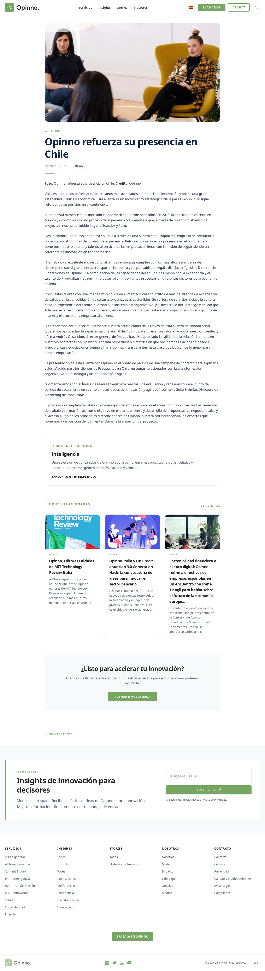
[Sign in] (256, 7)
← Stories (53, 131)
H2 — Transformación (20, 886)
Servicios (85, 7)
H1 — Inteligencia (17, 879)
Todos (61, 857)
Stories (122, 7)
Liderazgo (169, 879)
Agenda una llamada (132, 697)
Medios (167, 893)
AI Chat (238, 7)
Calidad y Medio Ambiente (232, 879)
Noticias (167, 886)
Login (257, 962)
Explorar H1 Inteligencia (74, 476)
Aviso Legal (222, 886)
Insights (105, 7)
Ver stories (210, 506)
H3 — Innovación (17, 893)
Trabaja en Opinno (132, 936)
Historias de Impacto (124, 864)
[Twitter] (114, 963)
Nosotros (141, 7)
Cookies (219, 864)
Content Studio (15, 871)
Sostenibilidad (15, 907)
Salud (9, 900)
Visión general (15, 857)
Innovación (65, 907)
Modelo (167, 864)
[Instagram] (122, 963)
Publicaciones (66, 879)
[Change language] (191, 7)
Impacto (167, 871)
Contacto (220, 857)
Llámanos (211, 7)
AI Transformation (17, 864)
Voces (61, 871)
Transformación (68, 900)
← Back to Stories (58, 734)
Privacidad (221, 871)
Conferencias (66, 886)
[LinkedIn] (107, 963)
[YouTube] (129, 963)
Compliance (222, 893)
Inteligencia (65, 893)
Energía (10, 914)
